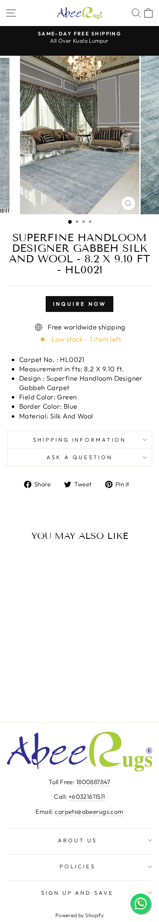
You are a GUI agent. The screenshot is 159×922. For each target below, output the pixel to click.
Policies (77, 866)
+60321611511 (86, 796)
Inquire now (79, 304)
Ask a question (79, 457)
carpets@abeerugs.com (89, 811)
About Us (77, 840)
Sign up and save (77, 892)
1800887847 (93, 782)
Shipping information (79, 439)
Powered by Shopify (79, 915)
